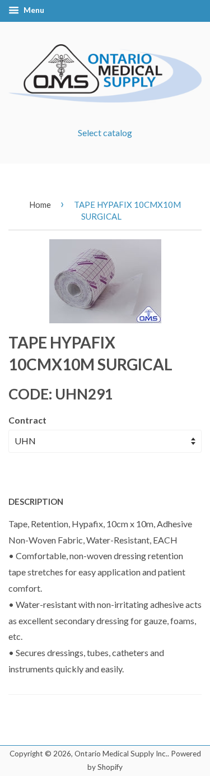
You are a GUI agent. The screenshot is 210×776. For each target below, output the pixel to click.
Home (40, 204)
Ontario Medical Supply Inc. (120, 753)
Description (35, 501)
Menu (33, 10)
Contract (27, 420)
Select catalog (105, 132)
